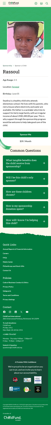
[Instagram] (10, 313)
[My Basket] (41, 3)
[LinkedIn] (15, 313)
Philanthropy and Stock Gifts (13, 266)
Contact (7, 307)
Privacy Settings (9, 299)
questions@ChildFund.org (12, 347)
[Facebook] (4, 313)
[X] (21, 313)
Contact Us (7, 270)
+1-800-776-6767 (9, 334)
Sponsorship (7, 66)
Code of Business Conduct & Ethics (15, 282)
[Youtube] (27, 313)
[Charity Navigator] (15, 389)
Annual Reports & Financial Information (17, 249)
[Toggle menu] (4, 3)
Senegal (15, 86)
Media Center (8, 262)
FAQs (5, 258)
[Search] (47, 3)
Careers (6, 253)
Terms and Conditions (11, 295)
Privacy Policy (8, 287)
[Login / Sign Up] (36, 3)
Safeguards (7, 291)
